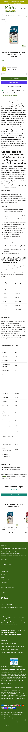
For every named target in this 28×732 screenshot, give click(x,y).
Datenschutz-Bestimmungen (7, 720)
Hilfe (11, 712)
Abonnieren (7, 564)
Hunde (3, 574)
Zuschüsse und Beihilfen (6, 723)
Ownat (2, 60)
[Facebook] (2, 598)
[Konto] (21, 8)
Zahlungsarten (4, 718)
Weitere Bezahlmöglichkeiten (14, 86)
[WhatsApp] (7, 598)
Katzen (3, 577)
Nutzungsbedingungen (6, 716)
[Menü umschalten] (2, 8)
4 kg (4, 69)
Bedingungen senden (5, 714)
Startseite (3, 19)
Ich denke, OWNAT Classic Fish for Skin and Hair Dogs (12, 21)
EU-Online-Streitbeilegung (11, 722)
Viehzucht (4, 582)
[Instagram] (5, 598)
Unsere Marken (5, 590)
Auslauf (3, 592)
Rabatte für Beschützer (16, 716)
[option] (14, 35)
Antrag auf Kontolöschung (6, 725)
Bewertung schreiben (14, 495)
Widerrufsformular (16, 718)
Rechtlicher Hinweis (5, 712)
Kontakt (10, 718)
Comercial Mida (13, 728)
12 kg (9, 69)
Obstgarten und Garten (7, 587)
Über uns (3, 722)
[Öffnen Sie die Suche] (2, 15)
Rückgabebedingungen (16, 714)
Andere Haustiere (6, 579)
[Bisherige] (2, 49)
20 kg (14, 69)
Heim (2, 585)
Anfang (23, 720)
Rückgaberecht (18, 720)
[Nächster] (26, 49)
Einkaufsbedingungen (18, 712)
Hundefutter (5, 63)
